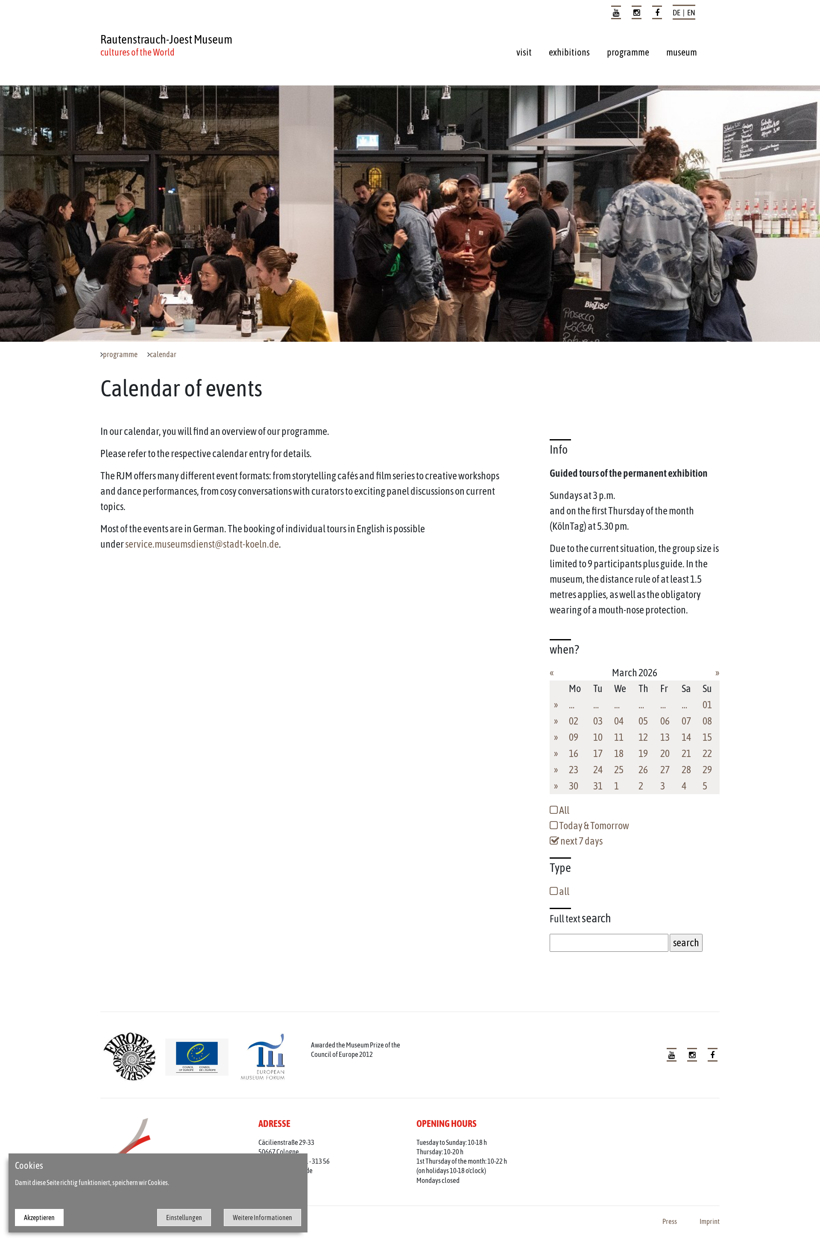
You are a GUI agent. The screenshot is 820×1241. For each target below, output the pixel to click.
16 (573, 753)
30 (573, 786)
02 (573, 721)
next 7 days (581, 841)
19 (643, 753)
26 (643, 769)
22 (707, 753)
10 (598, 737)
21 (686, 753)
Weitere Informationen (262, 1217)
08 (707, 721)
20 (665, 753)
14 (686, 737)
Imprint (710, 1221)
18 (619, 753)
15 (707, 737)
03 (598, 721)
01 (707, 704)
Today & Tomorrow (593, 825)
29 (707, 769)
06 (665, 721)
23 (573, 769)
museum (681, 52)
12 (643, 737)
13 (665, 737)
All (563, 810)
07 (686, 721)
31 (598, 786)
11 (619, 737)
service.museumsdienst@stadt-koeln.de (202, 544)
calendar (163, 354)
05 (643, 721)
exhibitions (569, 52)
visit (524, 52)
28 (686, 769)
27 (665, 769)
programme (628, 52)
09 (573, 737)
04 (619, 721)
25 (619, 769)
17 (598, 753)
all (563, 891)
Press (669, 1221)
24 (598, 769)
